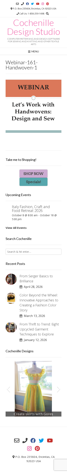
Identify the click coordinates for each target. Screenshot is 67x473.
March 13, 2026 (33, 316)
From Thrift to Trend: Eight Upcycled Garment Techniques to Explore (39, 329)
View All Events (16, 228)
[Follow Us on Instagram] (43, 3)
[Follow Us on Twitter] (32, 3)
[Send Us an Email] (17, 3)
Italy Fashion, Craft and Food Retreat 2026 (31, 208)
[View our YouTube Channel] (37, 3)
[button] (8, 388)
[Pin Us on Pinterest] (47, 3)
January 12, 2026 (34, 340)
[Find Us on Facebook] (27, 3)
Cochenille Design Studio (33, 27)
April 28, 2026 (32, 287)
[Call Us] (22, 3)
